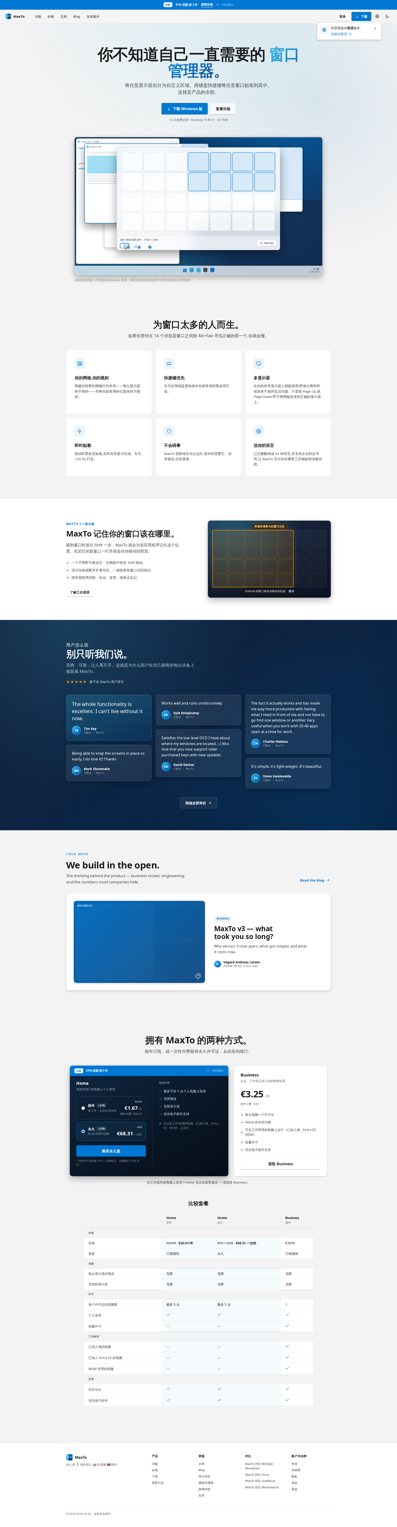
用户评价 (204, 1476)
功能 (38, 16)
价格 (51, 16)
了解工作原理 (79, 592)
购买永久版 (111, 1150)
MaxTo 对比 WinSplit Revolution (259, 1466)
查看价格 (207, 4)
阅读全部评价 (195, 803)
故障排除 (204, 1489)
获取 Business (280, 1163)
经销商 (296, 1470)
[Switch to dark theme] (387, 16)
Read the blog (312, 880)
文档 (63, 16)
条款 (295, 1483)
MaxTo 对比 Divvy (257, 1475)
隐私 (295, 1476)
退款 (295, 1489)
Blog (76, 16)
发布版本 (93, 16)
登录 (342, 16)
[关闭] (375, 28)
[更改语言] (377, 16)
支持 (201, 1495)
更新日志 (158, 1483)
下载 (364, 16)
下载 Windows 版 (187, 108)
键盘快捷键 (205, 1483)
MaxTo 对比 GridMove (260, 1481)
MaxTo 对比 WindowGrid (262, 1487)
